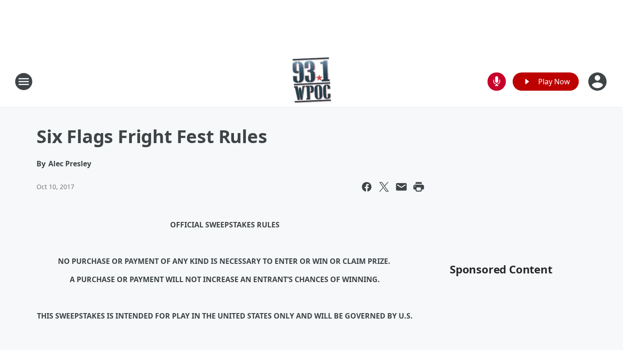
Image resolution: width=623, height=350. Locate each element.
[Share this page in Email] (401, 186)
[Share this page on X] (384, 186)
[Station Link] (311, 81)
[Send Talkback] (497, 81)
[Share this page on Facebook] (366, 186)
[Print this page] (418, 186)
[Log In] (598, 81)
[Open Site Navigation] (24, 81)
